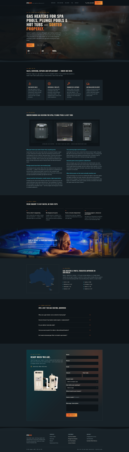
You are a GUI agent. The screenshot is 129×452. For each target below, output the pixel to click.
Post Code (85, 373)
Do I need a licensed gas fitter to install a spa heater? (64, 335)
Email (67, 366)
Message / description (72, 403)
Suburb (68, 373)
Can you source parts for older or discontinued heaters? (64, 330)
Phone (68, 360)
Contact (76, 2)
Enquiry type (69, 379)
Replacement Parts (54, 443)
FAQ (72, 2)
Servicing (52, 438)
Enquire (98, 2)
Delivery (67, 2)
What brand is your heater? (73, 391)
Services (53, 2)
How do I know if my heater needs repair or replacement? (64, 320)
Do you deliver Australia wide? (64, 325)
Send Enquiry (71, 415)
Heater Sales (52, 436)
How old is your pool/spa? (73, 385)
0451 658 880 (90, 2)
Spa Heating (60, 2)
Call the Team (41, 45)
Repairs (51, 440)
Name (67, 354)
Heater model (72, 397)
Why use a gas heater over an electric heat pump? (64, 315)
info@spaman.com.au (91, 436)
